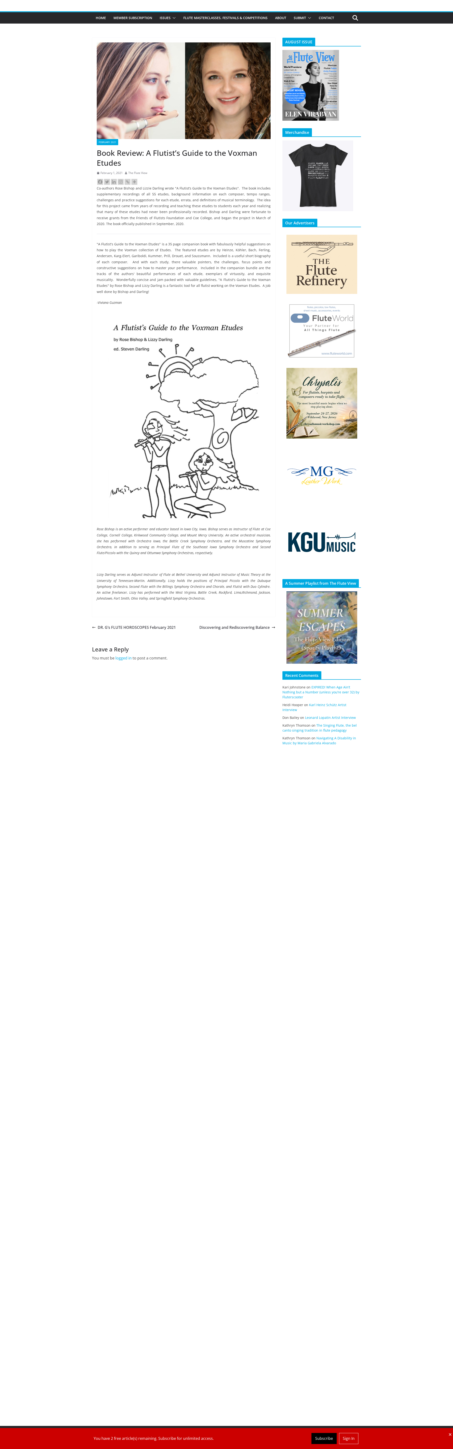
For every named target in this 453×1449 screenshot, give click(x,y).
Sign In (349, 1438)
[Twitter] (107, 182)
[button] (173, 18)
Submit (300, 18)
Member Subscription (132, 18)
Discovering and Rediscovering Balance (234, 627)
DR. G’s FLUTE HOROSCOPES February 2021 (137, 627)
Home (101, 18)
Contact (326, 18)
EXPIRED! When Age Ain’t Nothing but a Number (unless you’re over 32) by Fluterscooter (320, 692)
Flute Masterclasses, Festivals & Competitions (225, 18)
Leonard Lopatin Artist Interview (330, 717)
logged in (123, 658)
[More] (134, 182)
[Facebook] (100, 182)
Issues (165, 18)
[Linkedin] (114, 182)
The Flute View (137, 173)
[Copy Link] (127, 182)
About (280, 18)
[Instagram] (121, 182)
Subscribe (324, 1438)
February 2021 (107, 142)
